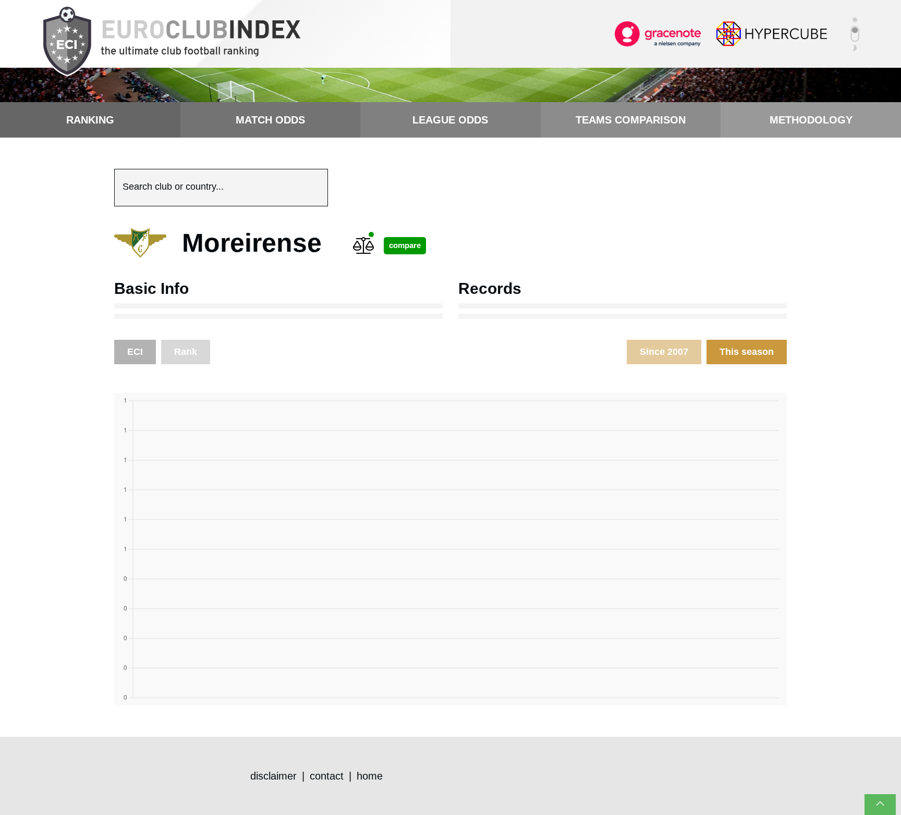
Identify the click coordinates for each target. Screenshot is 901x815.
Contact (327, 776)
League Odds (450, 120)
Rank (185, 352)
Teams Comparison (631, 120)
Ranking (90, 120)
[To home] (171, 41)
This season (747, 352)
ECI (135, 352)
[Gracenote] (658, 33)
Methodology (811, 120)
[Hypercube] (771, 33)
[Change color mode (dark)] (854, 34)
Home (370, 776)
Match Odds (270, 120)
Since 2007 (664, 352)
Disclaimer (273, 776)
